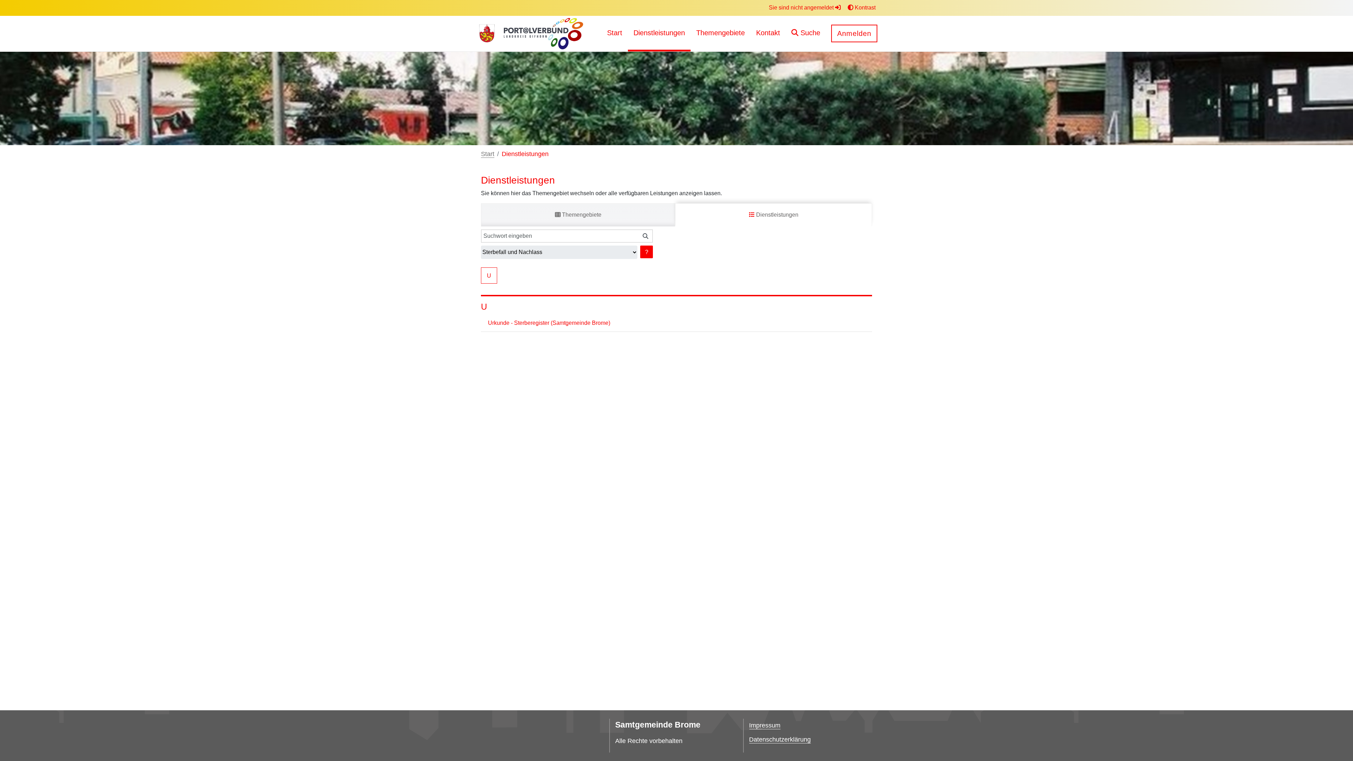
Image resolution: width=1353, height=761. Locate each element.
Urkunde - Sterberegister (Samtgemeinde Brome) (549, 323)
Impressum (764, 725)
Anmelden (854, 33)
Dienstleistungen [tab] (776, 215)
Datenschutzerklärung (780, 739)
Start (487, 153)
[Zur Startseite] (487, 33)
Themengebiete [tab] (581, 215)
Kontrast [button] (864, 8)
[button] (806, 33)
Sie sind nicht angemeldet (802, 8)
